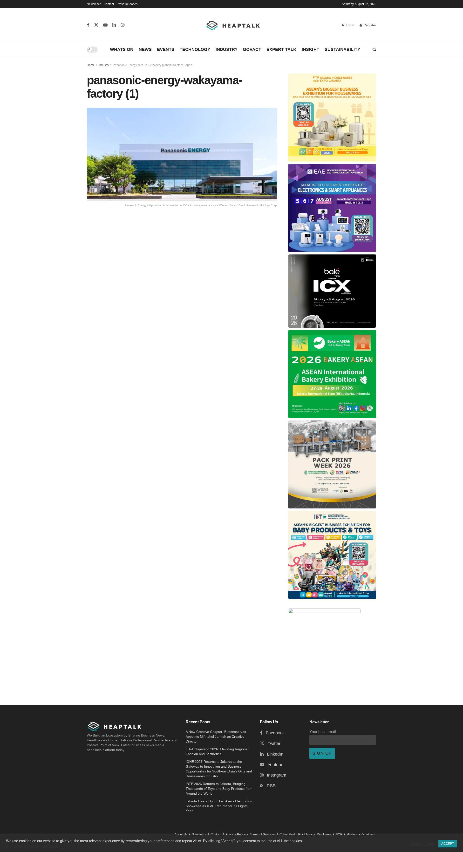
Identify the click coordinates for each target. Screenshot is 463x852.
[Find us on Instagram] (122, 25)
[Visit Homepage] (233, 25)
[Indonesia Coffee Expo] (332, 291)
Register (369, 25)
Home (91, 65)
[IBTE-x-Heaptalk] (332, 555)
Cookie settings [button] (422, 844)
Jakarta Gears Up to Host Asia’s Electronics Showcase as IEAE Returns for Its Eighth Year (219, 806)
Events (165, 49)
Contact (109, 4)
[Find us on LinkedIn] (114, 25)
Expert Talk (281, 49)
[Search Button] (374, 49)
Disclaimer (324, 834)
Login (349, 25)
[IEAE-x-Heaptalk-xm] (332, 208)
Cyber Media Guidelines (296, 834)
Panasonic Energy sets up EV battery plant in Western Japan (152, 65)
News (145, 49)
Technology (195, 49)
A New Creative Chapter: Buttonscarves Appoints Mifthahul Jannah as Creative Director (216, 736)
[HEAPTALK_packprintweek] (332, 464)
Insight (310, 49)
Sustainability (342, 49)
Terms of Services (262, 834)
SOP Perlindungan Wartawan (356, 834)
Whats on (121, 49)
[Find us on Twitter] (96, 25)
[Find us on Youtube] (105, 25)
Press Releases (127, 4)
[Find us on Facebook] (88, 25)
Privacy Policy (235, 834)
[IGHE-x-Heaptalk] (332, 118)
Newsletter (94, 4)
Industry (227, 49)
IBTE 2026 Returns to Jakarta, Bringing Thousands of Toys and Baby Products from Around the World (219, 788)
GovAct (252, 49)
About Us (181, 834)
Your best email (322, 732)
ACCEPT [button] (447, 843)
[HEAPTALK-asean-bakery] (332, 374)
